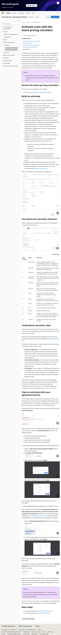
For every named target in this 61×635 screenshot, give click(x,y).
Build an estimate (27, 43)
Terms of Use (26, 634)
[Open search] (57, 13)
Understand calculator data (30, 47)
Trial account (55, 17)
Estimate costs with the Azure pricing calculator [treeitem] (11, 48)
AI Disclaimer (26, 632)
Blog (43, 632)
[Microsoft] (3, 13)
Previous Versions (36, 632)
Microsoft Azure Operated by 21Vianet (10, 632)
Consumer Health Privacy (14, 634)
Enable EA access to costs (40, 516)
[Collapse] (18, 21)
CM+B (28, 22)
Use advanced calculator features (31, 45)
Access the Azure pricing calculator (31, 41)
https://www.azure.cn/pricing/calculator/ (39, 92)
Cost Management (36, 22)
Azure (23, 22)
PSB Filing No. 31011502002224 (27, 629)
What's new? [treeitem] (7, 37)
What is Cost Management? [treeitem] (11, 34)
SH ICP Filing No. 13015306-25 (8, 629)
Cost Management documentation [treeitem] (7, 28)
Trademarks (34, 634)
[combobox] (10, 24)
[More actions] (58, 22)
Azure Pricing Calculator (45, 611)
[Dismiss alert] (58, 3)
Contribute (50, 632)
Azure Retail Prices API (49, 388)
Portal (48, 17)
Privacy (39, 629)
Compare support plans (40, 168)
